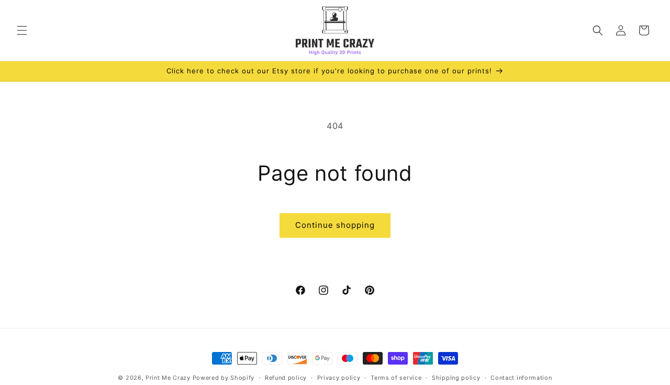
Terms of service (396, 377)
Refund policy (286, 377)
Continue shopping (335, 225)
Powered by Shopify (224, 377)
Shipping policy (456, 377)
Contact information (521, 377)
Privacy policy (339, 377)
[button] (22, 30)
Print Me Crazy (168, 377)
